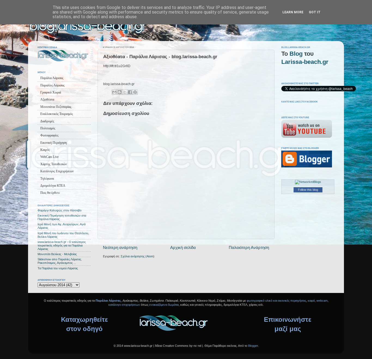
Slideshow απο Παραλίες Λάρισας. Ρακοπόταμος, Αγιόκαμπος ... (60, 261)
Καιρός (45, 150)
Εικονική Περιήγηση (53, 143)
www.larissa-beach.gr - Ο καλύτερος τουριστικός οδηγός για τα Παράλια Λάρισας (62, 245)
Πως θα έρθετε (50, 193)
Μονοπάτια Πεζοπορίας (55, 107)
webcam (322, 300)
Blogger (253, 345)
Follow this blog (308, 189)
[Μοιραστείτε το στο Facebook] (130, 92)
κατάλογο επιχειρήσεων (124, 304)
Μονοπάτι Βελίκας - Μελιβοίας (57, 254)
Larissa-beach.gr (304, 61)
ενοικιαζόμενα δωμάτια (164, 304)
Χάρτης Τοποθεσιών (53, 164)
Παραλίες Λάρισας (52, 85)
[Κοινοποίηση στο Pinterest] (135, 92)
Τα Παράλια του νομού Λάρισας (58, 268)
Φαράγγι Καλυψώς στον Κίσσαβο (59, 210)
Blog (296, 53)
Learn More (292, 12)
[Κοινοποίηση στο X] (124, 92)
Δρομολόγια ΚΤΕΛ (52, 186)
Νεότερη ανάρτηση (120, 247)
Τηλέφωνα (47, 178)
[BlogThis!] (119, 92)
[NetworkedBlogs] (308, 181)
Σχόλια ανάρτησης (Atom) (137, 256)
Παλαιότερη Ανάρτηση (249, 247)
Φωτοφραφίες (49, 135)
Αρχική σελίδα (183, 247)
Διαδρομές (47, 121)
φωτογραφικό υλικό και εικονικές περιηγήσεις (276, 300)
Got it (315, 12)
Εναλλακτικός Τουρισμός (56, 114)
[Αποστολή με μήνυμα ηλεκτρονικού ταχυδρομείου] (114, 92)
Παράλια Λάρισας (51, 78)
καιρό (311, 300)
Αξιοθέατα (47, 99)
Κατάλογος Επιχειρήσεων (57, 171)
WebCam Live (49, 157)
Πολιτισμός (47, 128)
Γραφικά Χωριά (50, 92)
